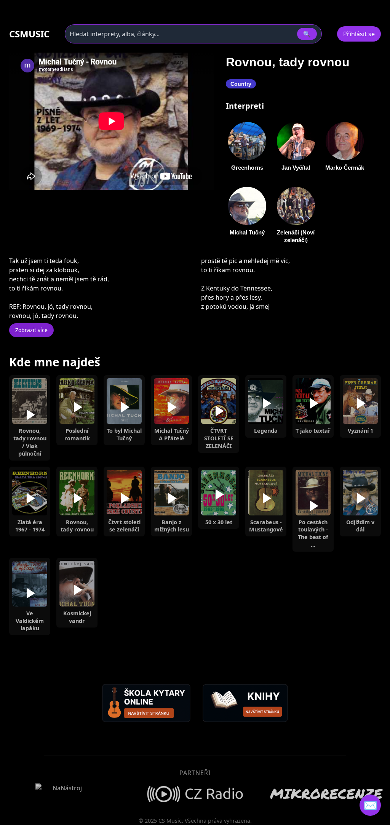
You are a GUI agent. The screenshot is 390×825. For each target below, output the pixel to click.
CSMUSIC (29, 34)
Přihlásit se (359, 34)
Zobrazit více (31, 330)
